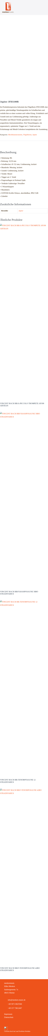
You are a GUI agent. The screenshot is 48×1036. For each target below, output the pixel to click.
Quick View (24, 397)
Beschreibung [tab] (5, 144)
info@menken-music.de (16, 1000)
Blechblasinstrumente (15, 135)
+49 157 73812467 (15, 1008)
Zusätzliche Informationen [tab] (26, 144)
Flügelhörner (27, 135)
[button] (6, 1023)
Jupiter (35, 135)
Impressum (8, 1014)
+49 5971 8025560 (15, 1004)
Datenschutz (8, 1017)
